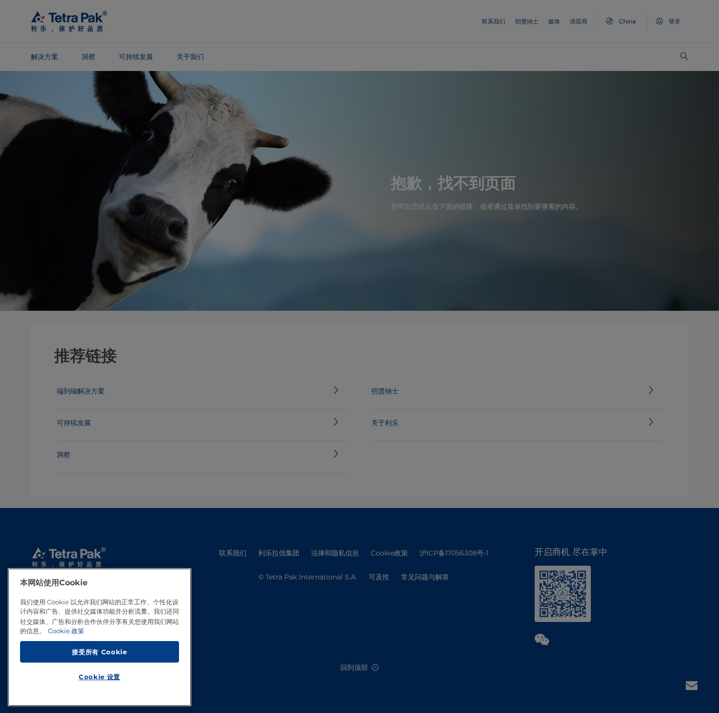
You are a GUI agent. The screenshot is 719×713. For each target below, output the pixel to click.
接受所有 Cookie (99, 651)
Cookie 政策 (66, 631)
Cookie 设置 (99, 677)
